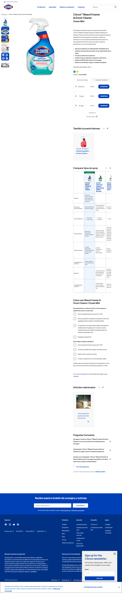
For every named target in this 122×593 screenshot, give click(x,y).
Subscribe (100, 578)
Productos (41, 7)
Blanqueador (65, 530)
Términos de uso (65, 510)
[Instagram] (10, 524)
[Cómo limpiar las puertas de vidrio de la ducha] (88, 421)
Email (87, 569)
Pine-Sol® (18, 531)
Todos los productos (68, 543)
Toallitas (64, 524)
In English (107, 524)
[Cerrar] (119, 587)
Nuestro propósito (67, 7)
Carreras (93, 524)
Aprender (52, 7)
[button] (5, 22)
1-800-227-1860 (80, 569)
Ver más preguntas (82, 467)
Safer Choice (54, 580)
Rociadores (65, 527)
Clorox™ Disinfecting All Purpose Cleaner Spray (111, 186)
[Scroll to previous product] (106, 168)
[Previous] (103, 127)
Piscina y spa (8, 531)
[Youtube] (14, 524)
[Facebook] (6, 524)
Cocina (64, 540)
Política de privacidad (77, 510)
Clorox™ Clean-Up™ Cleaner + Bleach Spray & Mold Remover (100, 187)
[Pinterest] (18, 524)
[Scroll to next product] (110, 168)
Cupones (81, 7)
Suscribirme (80, 505)
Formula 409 (29, 531)
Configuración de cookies (93, 587)
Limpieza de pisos (81, 524)
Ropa (63, 536)
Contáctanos (108, 527)
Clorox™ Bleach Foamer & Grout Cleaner (88, 186)
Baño (63, 533)
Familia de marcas (12, 1)
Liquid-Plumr (40, 531)
